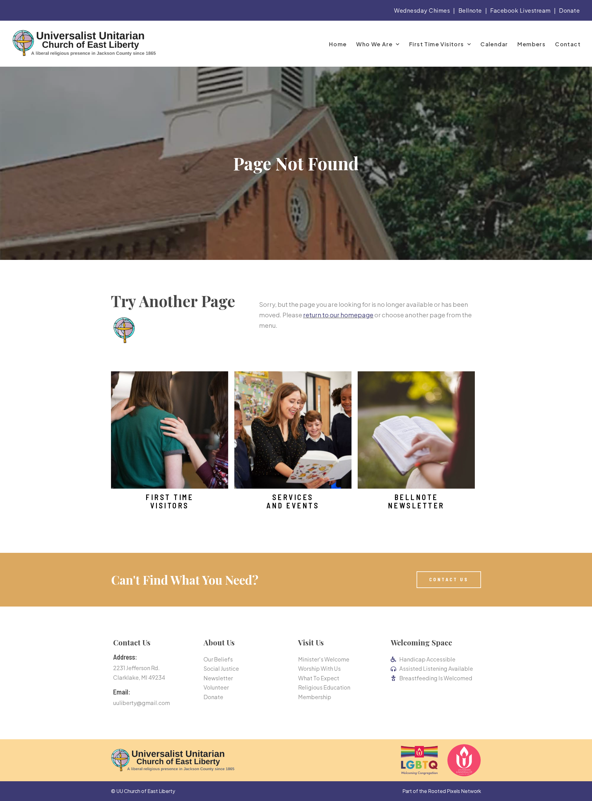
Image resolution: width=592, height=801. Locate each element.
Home (338, 44)
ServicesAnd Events (292, 501)
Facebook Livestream (520, 10)
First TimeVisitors (169, 501)
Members (531, 44)
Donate (569, 10)
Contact (568, 44)
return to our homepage (338, 315)
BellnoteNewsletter (416, 501)
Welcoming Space (421, 642)
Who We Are (374, 44)
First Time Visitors (436, 44)
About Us (219, 642)
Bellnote (470, 10)
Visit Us (311, 642)
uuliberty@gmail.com (141, 702)
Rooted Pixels (444, 791)
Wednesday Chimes (422, 10)
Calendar (494, 44)
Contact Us (131, 642)
